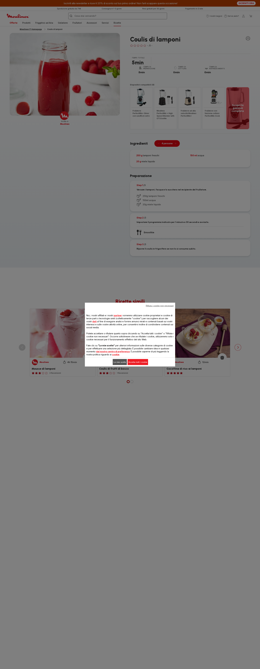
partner (118, 315)
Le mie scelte (119, 362)
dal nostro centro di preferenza (113, 351)
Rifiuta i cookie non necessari (160, 305)
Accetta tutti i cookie (137, 362)
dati (94, 321)
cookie (115, 354)
